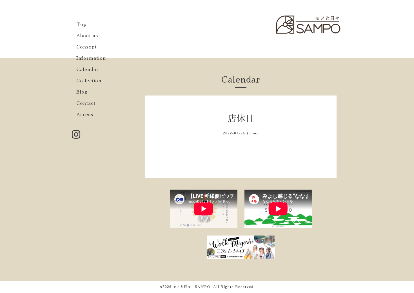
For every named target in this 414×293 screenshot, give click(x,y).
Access (84, 114)
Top (81, 24)
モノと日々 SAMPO (191, 286)
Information (91, 58)
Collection (88, 81)
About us (87, 36)
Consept (86, 47)
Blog (82, 92)
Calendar (87, 69)
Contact (85, 103)
